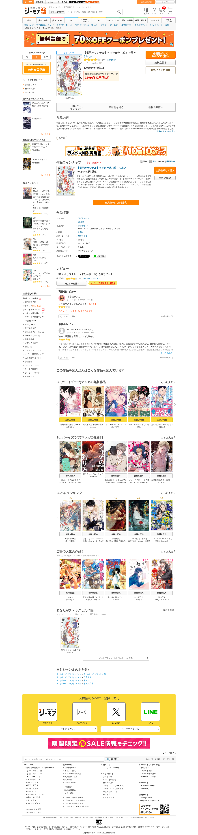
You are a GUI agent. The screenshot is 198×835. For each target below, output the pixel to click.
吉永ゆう (139, 600)
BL (71, 20)
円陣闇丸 (72, 541)
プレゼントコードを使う (75, 800)
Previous (58, 404)
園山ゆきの (70, 600)
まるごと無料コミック (32, 309)
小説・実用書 (127, 20)
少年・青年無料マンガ (34, 317)
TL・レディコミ (34, 779)
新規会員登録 (70, 768)
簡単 (154, 161)
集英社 (116, 25)
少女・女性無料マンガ (34, 313)
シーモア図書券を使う (74, 797)
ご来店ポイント (67, 729)
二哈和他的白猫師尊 (139, 539)
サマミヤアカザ (98, 541)
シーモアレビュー (33, 812)
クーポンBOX (70, 782)
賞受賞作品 (29, 339)
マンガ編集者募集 (148, 774)
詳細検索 (28, 362)
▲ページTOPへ (169, 753)
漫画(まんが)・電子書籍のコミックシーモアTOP (44, 25)
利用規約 (53, 817)
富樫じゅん (158, 600)
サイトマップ (108, 797)
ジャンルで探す (57, 12)
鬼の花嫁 (162, 597)
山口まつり (63, 482)
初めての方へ (30, 89)
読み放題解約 (70, 790)
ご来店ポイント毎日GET (35, 332)
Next (173, 404)
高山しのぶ (164, 541)
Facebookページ (148, 785)
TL (99, 20)
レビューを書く (91, 63)
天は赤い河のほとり (116, 597)
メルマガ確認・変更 (73, 774)
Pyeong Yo (144, 482)
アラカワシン (38, 229)
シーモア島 (62, 2)
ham (113, 482)
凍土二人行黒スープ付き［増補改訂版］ (40, 104)
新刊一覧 (170, 759)
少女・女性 (57, 20)
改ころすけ (162, 482)
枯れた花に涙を (39, 258)
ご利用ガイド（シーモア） (114, 785)
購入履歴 (68, 779)
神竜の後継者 (70, 539)
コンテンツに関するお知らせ (77, 806)
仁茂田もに (87, 541)
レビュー (51, 2)
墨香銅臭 (108, 541)
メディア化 (154, 20)
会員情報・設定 (71, 777)
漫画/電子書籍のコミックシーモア (40, 768)
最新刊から (171, 161)
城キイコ (97, 600)
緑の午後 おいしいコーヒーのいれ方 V (40, 145)
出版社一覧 (160, 759)
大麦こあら (70, 427)
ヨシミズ (36, 279)
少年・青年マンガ (34, 771)
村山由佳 (36, 150)
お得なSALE (30, 324)
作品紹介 (144, 768)
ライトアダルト (168, 20)
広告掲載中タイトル (33, 358)
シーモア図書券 (31, 369)
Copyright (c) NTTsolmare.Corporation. (99, 833)
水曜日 (139, 427)
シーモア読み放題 (33, 809)
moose (136, 482)
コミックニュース (32, 365)
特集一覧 (28, 347)
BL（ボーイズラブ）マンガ (77, 25)
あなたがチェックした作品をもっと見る (116, 658)
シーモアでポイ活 (32, 336)
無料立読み (70, 476)
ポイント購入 (70, 771)
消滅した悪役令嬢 (40, 242)
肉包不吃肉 (132, 541)
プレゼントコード (32, 373)
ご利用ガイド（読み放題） (114, 788)
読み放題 (39, 2)
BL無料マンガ (31, 321)
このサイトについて (122, 817)
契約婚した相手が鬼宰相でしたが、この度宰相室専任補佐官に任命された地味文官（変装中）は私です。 (41, 198)
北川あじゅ (37, 245)
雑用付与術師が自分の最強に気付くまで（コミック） (41, 223)
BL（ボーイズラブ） (35, 777)
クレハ (166, 600)
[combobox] (94, 12)
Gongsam (93, 476)
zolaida (140, 541)
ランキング (32, 306)
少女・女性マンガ (34, 774)
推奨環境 (106, 794)
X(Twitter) (145, 788)
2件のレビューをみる (91, 278)
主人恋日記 (139, 597)
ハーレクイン (32, 791)
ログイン (165, 2)
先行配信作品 (30, 328)
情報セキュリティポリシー (84, 817)
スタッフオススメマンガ (35, 350)
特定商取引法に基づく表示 (104, 817)
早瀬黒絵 (89, 600)
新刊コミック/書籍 (30, 298)
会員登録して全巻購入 (116, 202)
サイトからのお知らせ (74, 803)
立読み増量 (70, 420)
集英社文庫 (126, 25)
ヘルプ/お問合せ (109, 780)
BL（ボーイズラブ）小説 (101, 25)
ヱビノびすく (116, 427)
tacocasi (93, 427)
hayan (108, 482)
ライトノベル (112, 20)
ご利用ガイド (30, 85)
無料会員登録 (146, 2)
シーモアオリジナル (35, 794)
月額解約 (68, 787)
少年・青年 (43, 20)
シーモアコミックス (85, 20)
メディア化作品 (31, 343)
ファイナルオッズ (39, 160)
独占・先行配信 (33, 797)
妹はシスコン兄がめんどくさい (41, 274)
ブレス (70, 597)
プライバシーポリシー (65, 817)
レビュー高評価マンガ (34, 354)
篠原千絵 (116, 600)
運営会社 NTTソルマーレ (146, 817)
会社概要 (46, 817)
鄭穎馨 (116, 541)
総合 (29, 20)
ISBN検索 (133, 817)
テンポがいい (83, 226)
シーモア (28, 2)
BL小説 (61, 138)
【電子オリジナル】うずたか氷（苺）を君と (151, 25)
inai (131, 482)
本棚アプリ (29, 376)
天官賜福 (116, 539)
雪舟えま (88, 56)
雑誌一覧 (149, 759)
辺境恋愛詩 (36, 118)
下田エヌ (162, 427)
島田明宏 (36, 163)
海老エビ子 (72, 482)
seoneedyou (121, 482)
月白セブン (37, 208)
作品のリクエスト (110, 792)
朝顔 (157, 541)
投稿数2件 (108, 60)
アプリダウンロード (111, 768)
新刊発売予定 (30, 302)
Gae (35, 260)
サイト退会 (69, 793)
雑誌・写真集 (140, 20)
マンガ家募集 (146, 771)
